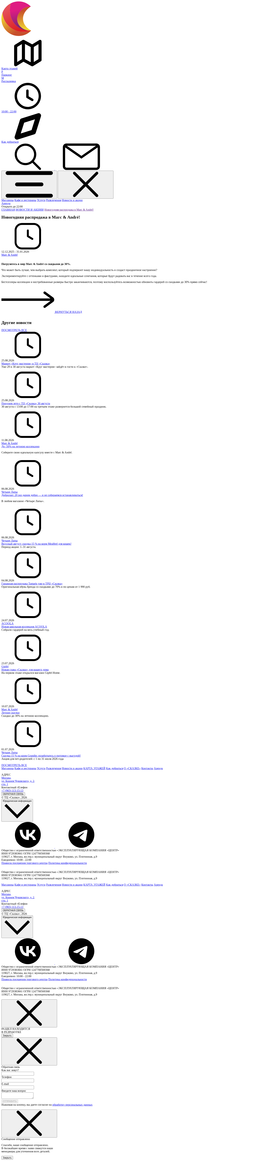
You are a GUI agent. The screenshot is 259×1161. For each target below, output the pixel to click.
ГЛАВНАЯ (8, 209)
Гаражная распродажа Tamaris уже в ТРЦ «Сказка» (32, 583)
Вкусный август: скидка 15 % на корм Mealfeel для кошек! (36, 543)
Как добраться (114, 768)
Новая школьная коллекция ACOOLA (24, 626)
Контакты (147, 768)
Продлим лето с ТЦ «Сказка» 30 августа (25, 403)
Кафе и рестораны (25, 200)
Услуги (41, 200)
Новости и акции (72, 200)
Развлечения (53, 200)
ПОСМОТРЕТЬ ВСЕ (14, 330)
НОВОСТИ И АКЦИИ (30, 209)
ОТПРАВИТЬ (10, 1101)
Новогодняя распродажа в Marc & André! (69, 209)
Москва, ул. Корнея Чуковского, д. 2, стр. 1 (18, 781)
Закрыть (7, 1035)
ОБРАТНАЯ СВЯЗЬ (13, 794)
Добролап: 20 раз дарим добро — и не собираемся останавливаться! (42, 495)
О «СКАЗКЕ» (132, 768)
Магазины (7, 200)
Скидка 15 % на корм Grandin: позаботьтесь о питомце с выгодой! (41, 755)
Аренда (5, 203)
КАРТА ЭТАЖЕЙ (94, 768)
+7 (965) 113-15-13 (12, 790)
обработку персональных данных (72, 1104)
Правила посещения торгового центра (24, 862)
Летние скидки (10, 712)
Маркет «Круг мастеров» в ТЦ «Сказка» (25, 363)
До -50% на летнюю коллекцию (20, 446)
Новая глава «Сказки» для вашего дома (25, 669)
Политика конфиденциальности (67, 862)
